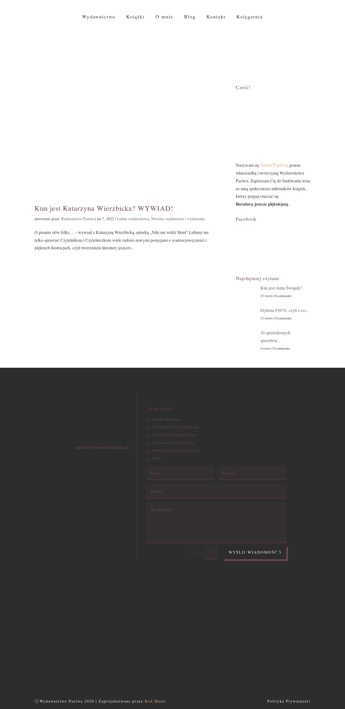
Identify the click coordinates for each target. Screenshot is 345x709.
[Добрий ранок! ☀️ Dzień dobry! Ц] (249, 636)
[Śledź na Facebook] (329, 35)
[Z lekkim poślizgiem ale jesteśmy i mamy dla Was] (147, 636)
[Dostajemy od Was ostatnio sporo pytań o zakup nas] (95, 636)
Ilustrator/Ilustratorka (175, 434)
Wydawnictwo (98, 17)
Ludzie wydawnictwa (133, 218)
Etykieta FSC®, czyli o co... (284, 310)
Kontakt (216, 17)
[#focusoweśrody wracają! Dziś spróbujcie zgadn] (44, 636)
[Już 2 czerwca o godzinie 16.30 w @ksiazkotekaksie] (198, 636)
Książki (135, 17)
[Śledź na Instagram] (329, 46)
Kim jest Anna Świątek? (281, 288)
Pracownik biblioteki (174, 442)
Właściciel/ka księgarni (176, 450)
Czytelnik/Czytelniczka (176, 427)
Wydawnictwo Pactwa (77, 218)
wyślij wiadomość (253, 552)
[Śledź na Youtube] (329, 55)
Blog (190, 17)
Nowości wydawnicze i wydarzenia (178, 218)
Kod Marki (155, 701)
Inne (157, 458)
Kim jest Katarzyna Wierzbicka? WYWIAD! (103, 208)
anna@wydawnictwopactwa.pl (102, 447)
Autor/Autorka (167, 419)
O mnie (164, 17)
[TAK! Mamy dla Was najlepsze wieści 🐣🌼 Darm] (300, 636)
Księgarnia (249, 17)
